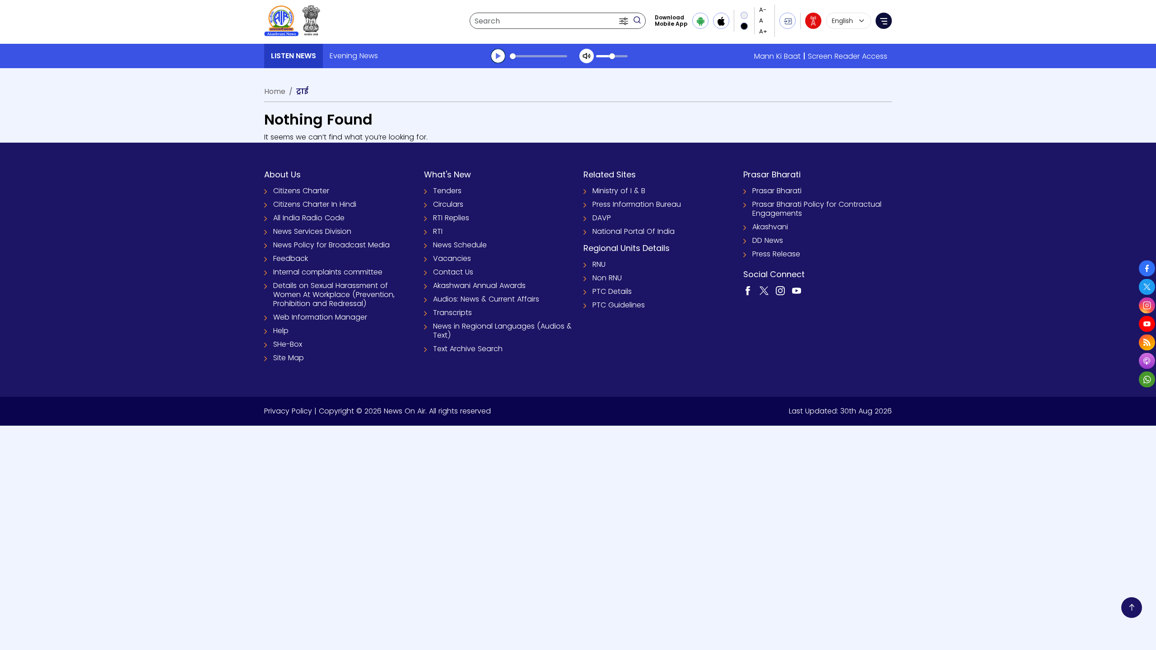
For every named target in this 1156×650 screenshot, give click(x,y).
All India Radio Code (309, 218)
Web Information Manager (320, 317)
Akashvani (770, 227)
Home (274, 91)
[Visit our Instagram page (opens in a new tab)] (780, 290)
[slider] (538, 56)
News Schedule (460, 245)
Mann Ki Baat (777, 56)
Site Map (288, 358)
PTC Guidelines (618, 305)
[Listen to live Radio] (813, 21)
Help (281, 330)
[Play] (498, 56)
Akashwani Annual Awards (479, 285)
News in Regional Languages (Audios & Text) (502, 330)
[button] (624, 20)
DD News (767, 240)
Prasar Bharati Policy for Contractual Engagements (816, 208)
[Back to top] (1131, 607)
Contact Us (453, 272)
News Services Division (312, 231)
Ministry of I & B (618, 191)
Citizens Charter (301, 191)
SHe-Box (287, 344)
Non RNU (607, 278)
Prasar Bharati (777, 191)
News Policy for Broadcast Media (331, 245)
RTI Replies (451, 218)
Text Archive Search (468, 349)
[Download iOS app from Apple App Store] (721, 21)
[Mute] (586, 56)
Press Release (776, 254)
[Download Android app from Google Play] (700, 21)
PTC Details (612, 291)
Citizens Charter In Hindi (314, 204)
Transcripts (452, 312)
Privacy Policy (288, 411)
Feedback (290, 258)
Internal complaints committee (327, 272)
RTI (438, 231)
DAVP (601, 218)
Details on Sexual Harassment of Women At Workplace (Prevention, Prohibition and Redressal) (334, 294)
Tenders (447, 191)
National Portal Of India (633, 231)
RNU (599, 264)
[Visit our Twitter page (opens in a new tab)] (764, 290)
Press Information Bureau (636, 204)
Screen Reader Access (847, 56)
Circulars (448, 204)
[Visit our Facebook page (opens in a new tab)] (747, 290)
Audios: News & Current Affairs (486, 299)
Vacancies (452, 258)
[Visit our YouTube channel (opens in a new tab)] (796, 290)
